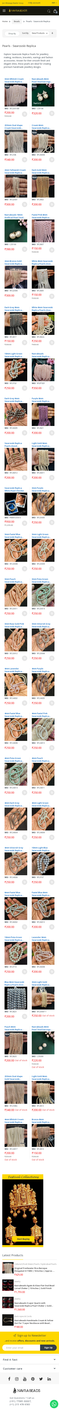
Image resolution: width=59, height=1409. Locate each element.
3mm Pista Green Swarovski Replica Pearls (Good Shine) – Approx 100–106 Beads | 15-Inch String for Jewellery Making (42, 580)
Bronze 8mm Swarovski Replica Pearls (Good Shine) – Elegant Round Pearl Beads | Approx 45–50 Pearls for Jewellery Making (42, 1120)
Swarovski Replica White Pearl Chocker (14, 489)
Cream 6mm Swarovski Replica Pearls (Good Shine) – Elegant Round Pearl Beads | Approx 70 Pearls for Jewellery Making (42, 126)
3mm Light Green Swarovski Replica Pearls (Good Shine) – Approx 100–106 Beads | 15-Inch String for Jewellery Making (42, 535)
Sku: (7, 108)
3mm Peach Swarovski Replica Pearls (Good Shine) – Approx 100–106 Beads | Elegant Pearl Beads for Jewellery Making (15, 580)
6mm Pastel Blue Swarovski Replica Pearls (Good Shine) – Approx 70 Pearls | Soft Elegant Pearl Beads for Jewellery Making (15, 894)
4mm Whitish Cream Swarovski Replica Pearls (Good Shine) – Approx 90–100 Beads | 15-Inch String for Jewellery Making (15, 1120)
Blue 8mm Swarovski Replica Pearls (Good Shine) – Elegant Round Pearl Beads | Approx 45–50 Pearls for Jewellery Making (15, 983)
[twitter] (41, 1379)
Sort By (25, 33)
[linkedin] (49, 1379)
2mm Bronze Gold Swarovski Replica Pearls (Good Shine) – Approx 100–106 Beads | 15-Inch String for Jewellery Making (15, 262)
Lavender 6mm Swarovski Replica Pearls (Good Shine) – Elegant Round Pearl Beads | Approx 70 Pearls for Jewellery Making (42, 938)
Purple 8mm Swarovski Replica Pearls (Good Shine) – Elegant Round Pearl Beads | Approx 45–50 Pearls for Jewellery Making (42, 400)
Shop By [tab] (12, 33)
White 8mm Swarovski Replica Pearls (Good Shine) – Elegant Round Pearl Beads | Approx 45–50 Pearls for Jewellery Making (42, 262)
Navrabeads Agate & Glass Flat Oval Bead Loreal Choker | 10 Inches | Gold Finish (34, 1287)
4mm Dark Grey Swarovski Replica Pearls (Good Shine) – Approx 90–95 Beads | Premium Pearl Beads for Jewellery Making (15, 804)
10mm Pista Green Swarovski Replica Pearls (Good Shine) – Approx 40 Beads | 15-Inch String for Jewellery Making (15, 938)
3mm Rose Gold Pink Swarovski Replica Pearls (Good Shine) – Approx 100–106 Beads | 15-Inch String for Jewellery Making (15, 625)
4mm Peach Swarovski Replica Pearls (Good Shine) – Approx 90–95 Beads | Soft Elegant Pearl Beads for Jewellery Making (42, 759)
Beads (17, 21)
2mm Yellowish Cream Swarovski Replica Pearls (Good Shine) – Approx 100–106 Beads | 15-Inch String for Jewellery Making (15, 171)
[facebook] (9, 1379)
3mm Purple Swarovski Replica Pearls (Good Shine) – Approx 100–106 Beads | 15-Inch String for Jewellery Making (42, 489)
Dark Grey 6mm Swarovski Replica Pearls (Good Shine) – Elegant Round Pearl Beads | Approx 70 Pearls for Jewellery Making (15, 400)
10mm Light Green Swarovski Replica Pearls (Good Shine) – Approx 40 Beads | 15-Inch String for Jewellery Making (15, 355)
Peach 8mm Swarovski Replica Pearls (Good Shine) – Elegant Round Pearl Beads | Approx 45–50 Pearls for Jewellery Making (15, 1028)
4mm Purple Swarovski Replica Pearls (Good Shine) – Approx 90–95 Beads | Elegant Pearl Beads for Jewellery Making (42, 670)
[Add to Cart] (24, 114)
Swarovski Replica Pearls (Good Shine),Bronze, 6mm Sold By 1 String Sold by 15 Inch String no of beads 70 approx (15, 444)
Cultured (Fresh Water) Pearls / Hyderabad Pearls (35, 1264)
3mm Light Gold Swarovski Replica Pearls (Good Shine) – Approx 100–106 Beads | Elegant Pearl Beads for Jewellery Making (42, 983)
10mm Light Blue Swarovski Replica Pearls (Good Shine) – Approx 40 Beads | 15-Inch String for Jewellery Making (42, 849)
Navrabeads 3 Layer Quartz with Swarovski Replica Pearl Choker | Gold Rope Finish (32, 1304)
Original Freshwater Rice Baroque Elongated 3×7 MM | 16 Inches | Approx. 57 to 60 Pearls (34, 1269)
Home (5, 21)
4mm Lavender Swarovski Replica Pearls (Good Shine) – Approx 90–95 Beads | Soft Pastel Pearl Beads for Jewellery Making (15, 670)
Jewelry (17, 1281)
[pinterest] (33, 1379)
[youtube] (25, 1379)
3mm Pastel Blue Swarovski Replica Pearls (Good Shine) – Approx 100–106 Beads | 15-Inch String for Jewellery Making (15, 535)
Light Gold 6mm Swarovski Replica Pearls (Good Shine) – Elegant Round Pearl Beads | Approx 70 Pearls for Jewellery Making (42, 444)
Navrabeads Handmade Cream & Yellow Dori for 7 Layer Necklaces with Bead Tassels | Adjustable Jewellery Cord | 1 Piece (33, 1321)
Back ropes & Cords (23, 1316)
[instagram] (17, 1379)
